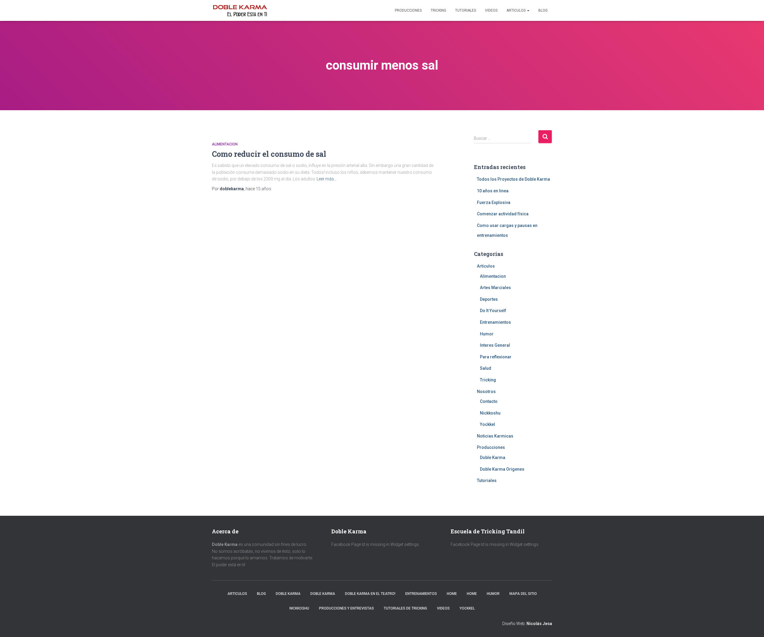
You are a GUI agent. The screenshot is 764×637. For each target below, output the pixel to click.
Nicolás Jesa (539, 623)
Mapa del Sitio (523, 594)
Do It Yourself (493, 310)
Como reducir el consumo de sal (269, 154)
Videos (491, 10)
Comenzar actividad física (503, 213)
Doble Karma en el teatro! (370, 594)
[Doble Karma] (239, 10)
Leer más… (327, 178)
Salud (485, 368)
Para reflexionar (496, 356)
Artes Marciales (495, 287)
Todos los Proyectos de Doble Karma (513, 179)
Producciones (408, 10)
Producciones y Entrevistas (346, 608)
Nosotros (486, 391)
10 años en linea (493, 190)
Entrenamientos (495, 322)
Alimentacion (225, 144)
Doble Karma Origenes (502, 469)
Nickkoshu (490, 413)
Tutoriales (465, 10)
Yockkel (487, 424)
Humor (487, 333)
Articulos (516, 10)
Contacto (488, 401)
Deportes (489, 299)
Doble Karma (492, 457)
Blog (543, 10)
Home (452, 594)
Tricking (438, 10)
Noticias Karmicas (495, 436)
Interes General (495, 345)
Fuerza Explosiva (493, 202)
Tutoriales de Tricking (405, 608)
